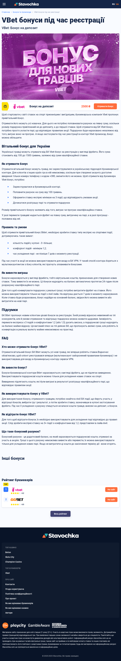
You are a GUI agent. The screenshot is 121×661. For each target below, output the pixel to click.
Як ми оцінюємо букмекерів (19, 603)
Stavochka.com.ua (9, 647)
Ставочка (6, 12)
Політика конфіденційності (18, 594)
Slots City (9, 557)
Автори (8, 613)
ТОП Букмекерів (13, 568)
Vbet (7, 573)
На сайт (111, 489)
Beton (8, 552)
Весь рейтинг (60, 514)
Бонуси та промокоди (22, 12)
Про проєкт (10, 598)
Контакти (10, 584)
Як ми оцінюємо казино (16, 608)
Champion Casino (13, 562)
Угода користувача (14, 589)
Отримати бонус (105, 106)
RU (113, 4)
